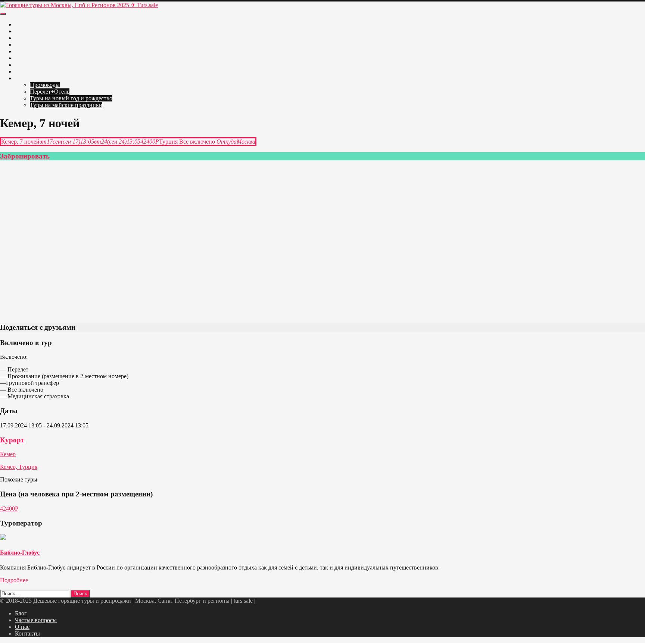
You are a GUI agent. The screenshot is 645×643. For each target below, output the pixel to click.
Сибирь (24, 65)
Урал (21, 44)
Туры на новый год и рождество (71, 98)
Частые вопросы (36, 620)
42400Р (9, 508)
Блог (21, 613)
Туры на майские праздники (66, 105)
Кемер (8, 454)
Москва (24, 24)
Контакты (27, 633)
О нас (22, 627)
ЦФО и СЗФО (33, 38)
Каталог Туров (33, 78)
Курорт (12, 440)
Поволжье (28, 51)
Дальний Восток (36, 71)
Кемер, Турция (18, 467)
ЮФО (22, 58)
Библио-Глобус (20, 552)
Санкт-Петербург (37, 31)
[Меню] (3, 14)
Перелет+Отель (49, 91)
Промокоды (45, 85)
